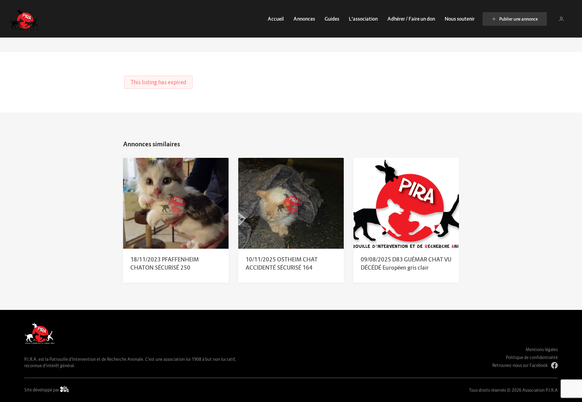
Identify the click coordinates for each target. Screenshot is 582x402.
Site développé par (42, 389)
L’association (363, 19)
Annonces (304, 19)
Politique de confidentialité (532, 357)
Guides (332, 19)
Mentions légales (542, 349)
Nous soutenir (460, 19)
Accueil (276, 19)
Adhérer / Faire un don (411, 19)
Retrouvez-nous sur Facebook (520, 365)
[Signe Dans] (561, 19)
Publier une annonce (518, 19)
